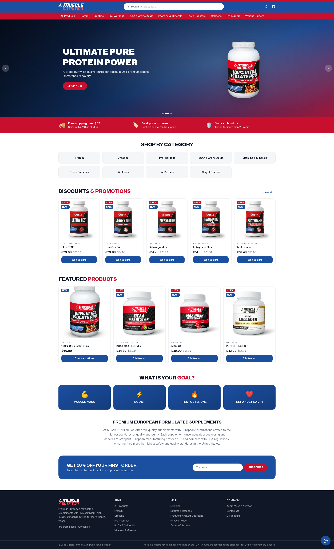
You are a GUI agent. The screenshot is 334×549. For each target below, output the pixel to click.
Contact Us (232, 510)
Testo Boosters (196, 15)
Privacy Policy (178, 520)
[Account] (266, 7)
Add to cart (79, 259)
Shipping (175, 505)
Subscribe (255, 467)
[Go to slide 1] (163, 113)
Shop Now (74, 85)
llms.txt (107, 544)
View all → (269, 192)
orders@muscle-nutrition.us (74, 526)
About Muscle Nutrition (239, 505)
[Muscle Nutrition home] (71, 6)
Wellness (216, 15)
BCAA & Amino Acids (141, 15)
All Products (68, 15)
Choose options (84, 358)
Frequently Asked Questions (186, 515)
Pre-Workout (116, 15)
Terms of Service (180, 525)
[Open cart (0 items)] (273, 7)
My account (233, 515)
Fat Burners (233, 15)
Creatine (98, 15)
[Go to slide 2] (167, 113)
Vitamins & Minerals (170, 15)
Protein (84, 15)
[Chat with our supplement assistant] (326, 541)
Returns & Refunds (181, 510)
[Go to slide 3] (171, 113)
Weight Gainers (254, 15)
